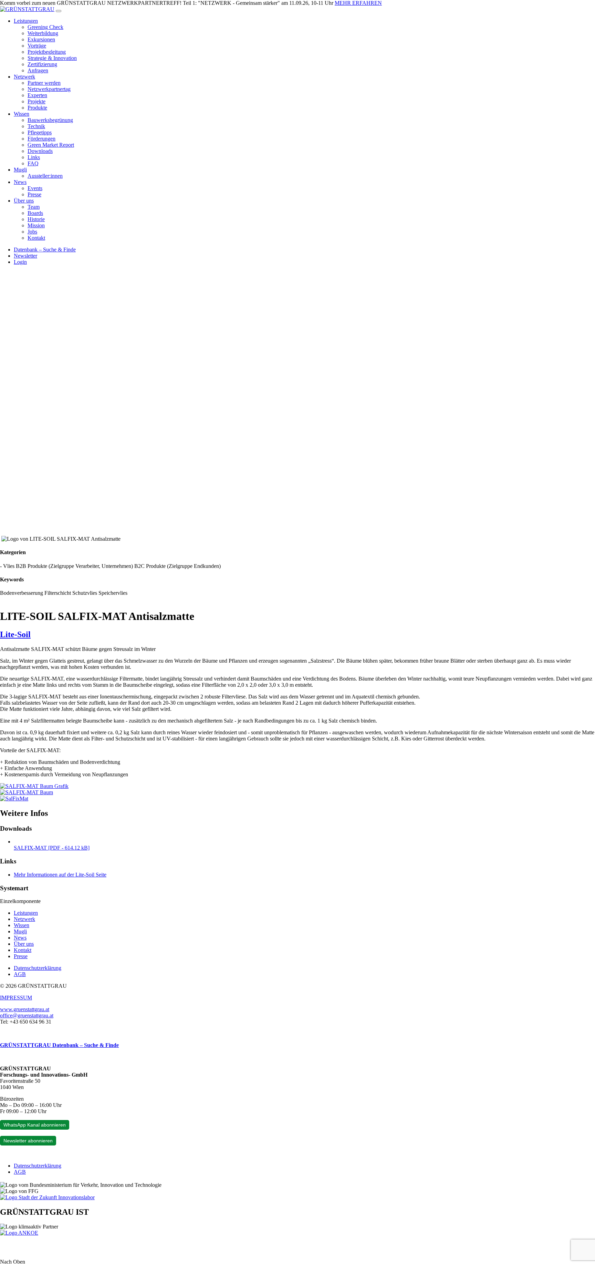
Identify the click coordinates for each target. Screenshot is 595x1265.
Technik (36, 126)
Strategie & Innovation (52, 58)
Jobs (32, 232)
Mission (36, 225)
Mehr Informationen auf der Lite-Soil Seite (60, 875)
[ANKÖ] (19, 1233)
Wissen (21, 114)
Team (34, 207)
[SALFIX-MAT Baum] (26, 792)
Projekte (36, 101)
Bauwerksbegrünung (50, 120)
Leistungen (26, 21)
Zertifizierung (42, 64)
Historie (36, 219)
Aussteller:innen (45, 176)
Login (20, 262)
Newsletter (25, 256)
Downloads (40, 151)
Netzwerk (24, 77)
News (20, 182)
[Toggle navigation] (58, 11)
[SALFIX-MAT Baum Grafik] (34, 786)
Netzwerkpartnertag (49, 89)
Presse (34, 194)
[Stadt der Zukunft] (47, 1197)
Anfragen (38, 70)
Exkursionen (41, 39)
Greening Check (45, 27)
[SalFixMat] (14, 798)
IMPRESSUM (16, 997)
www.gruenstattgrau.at (24, 1009)
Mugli (20, 170)
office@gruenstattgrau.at (26, 1015)
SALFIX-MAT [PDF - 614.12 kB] (52, 848)
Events (35, 188)
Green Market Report (51, 145)
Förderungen (41, 139)
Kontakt (36, 238)
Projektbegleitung (47, 52)
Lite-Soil (15, 634)
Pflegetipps (40, 132)
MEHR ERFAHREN (358, 3)
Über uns (24, 201)
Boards (35, 213)
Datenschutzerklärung (37, 968)
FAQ (33, 163)
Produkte (37, 108)
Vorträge (37, 46)
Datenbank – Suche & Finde (45, 249)
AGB (20, 974)
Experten (37, 95)
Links (34, 157)
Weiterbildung (43, 33)
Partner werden (44, 83)
